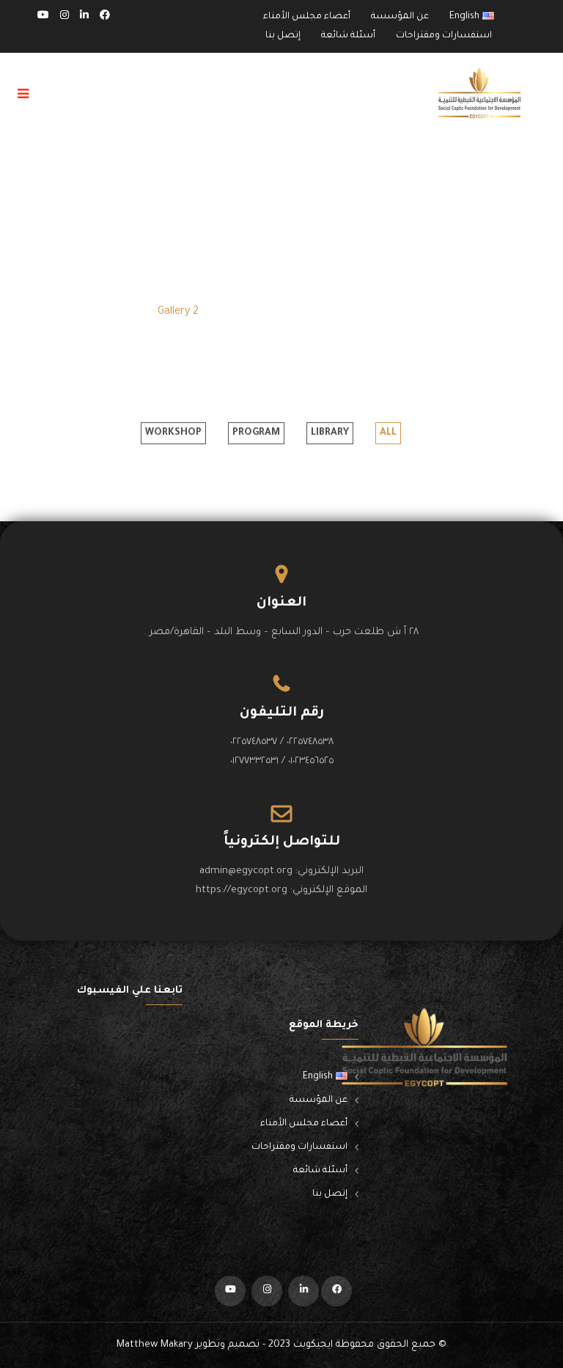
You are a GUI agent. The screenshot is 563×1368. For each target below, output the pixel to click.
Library (330, 432)
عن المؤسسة (400, 17)
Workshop (173, 432)
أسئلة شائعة (348, 36)
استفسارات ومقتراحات (444, 36)
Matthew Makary (155, 1344)
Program (256, 432)
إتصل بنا (283, 36)
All (388, 432)
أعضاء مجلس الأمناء (306, 17)
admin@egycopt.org (245, 871)
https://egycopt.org (241, 890)
